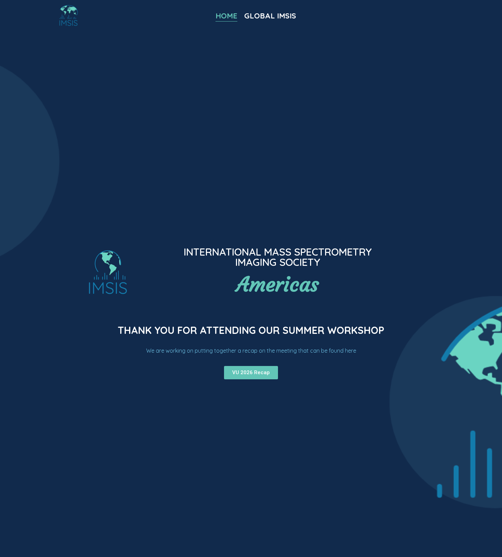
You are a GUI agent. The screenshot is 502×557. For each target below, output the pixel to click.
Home (226, 16)
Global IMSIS (270, 16)
